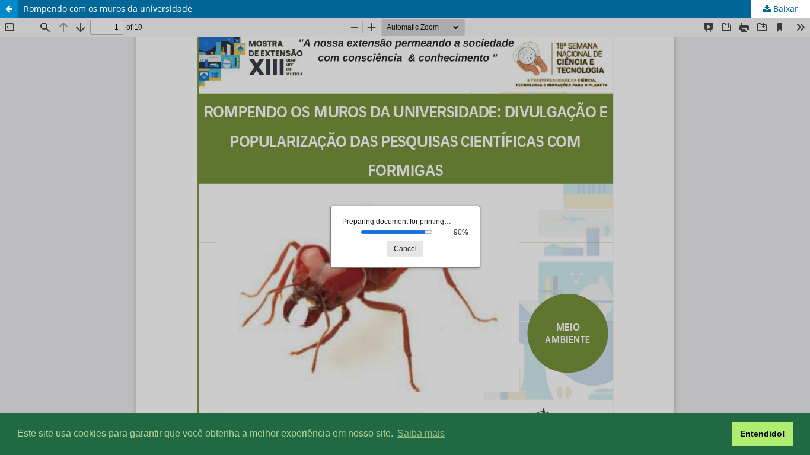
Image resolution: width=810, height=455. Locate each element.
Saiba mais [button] (421, 433)
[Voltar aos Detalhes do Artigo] (9, 9)
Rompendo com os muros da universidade (108, 8)
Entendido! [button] (762, 433)
